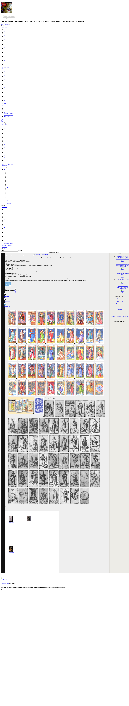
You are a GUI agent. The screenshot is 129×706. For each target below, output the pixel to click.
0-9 (4, 29)
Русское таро (5, 67)
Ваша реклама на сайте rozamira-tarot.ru (122, 280)
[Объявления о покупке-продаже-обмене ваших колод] (122, 278)
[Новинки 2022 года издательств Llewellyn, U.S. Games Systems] (122, 292)
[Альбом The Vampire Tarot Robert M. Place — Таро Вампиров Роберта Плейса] (29, 521)
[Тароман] (119, 309)
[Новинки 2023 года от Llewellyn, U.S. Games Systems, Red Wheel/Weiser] (122, 263)
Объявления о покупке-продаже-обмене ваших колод (123, 273)
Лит (2, 120)
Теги (2, 121)
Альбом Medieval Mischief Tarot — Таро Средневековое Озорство (16, 514)
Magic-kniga (120, 301)
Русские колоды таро (7, 164)
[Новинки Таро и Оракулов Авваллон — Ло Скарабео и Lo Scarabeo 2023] (122, 270)
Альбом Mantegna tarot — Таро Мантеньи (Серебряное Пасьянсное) (20, 255)
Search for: (3, 248)
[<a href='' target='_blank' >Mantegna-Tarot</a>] (49, 416)
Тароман (119, 298)
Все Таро (4, 27)
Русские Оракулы (8, 113)
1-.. (4, 101)
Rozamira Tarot (5, 583)
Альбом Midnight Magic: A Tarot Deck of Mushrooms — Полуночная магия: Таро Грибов (16, 545)
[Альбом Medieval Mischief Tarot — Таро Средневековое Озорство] (11, 521)
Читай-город (119, 304)
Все (3, 68)
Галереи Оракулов (8, 115)
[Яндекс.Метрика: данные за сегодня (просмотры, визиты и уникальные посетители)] (4, 578)
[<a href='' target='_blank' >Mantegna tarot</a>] (12, 326)
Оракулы (4, 105)
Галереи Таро (11, 522)
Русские (6, 103)
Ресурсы (3, 119)
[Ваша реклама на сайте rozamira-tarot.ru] (122, 285)
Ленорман (6, 116)
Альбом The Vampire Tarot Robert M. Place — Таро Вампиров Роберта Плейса (35, 515)
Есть (15, 292)
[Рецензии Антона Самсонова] (120, 316)
